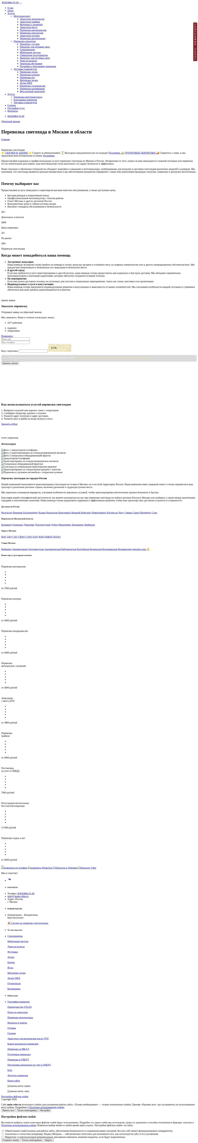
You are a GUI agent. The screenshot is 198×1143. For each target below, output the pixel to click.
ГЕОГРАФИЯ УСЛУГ (195, 41)
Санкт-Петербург (142, 512)
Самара (128, 512)
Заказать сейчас (9, 424)
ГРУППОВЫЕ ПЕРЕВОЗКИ (140, 153)
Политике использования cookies (136, 358)
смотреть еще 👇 (141, 549)
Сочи (154, 512)
